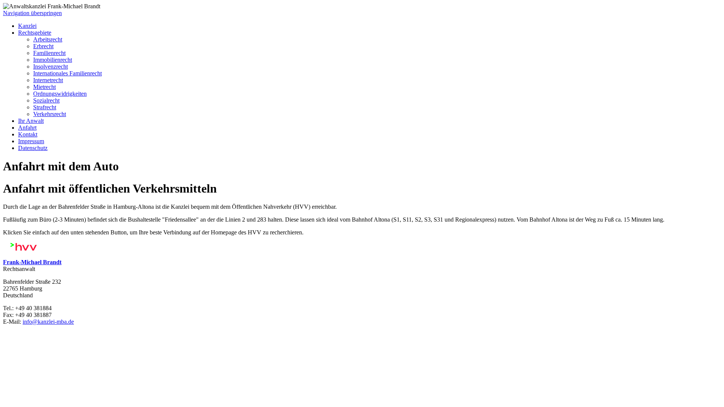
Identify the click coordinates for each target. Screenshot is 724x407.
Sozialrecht (46, 100)
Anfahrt (27, 127)
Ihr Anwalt (31, 121)
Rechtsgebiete (34, 32)
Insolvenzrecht (50, 66)
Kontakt (27, 134)
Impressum (31, 141)
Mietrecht (44, 87)
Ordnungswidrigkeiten (60, 93)
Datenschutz (33, 148)
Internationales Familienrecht (67, 73)
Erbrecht (43, 46)
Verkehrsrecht (49, 114)
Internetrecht (48, 80)
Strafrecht (44, 107)
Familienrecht (49, 53)
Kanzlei (27, 26)
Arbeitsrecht (47, 39)
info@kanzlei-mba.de (48, 321)
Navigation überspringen (32, 13)
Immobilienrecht (52, 60)
